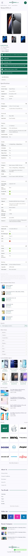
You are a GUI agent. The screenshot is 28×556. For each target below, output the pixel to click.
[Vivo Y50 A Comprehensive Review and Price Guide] (4, 416)
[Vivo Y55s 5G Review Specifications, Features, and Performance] (4, 393)
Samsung (3, 494)
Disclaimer (3, 479)
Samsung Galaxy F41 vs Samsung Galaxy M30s (16, 537)
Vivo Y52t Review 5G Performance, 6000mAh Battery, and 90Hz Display (18, 398)
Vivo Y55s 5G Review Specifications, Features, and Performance (17, 390)
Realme (3, 503)
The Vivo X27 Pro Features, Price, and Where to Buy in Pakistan (18, 406)
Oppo (2, 498)
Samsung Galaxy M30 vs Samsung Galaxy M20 (17, 532)
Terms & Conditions (5, 476)
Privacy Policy (4, 473)
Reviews (4, 79)
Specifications (5, 77)
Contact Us (3, 485)
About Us (3, 482)
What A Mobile (17, 552)
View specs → (9, 288)
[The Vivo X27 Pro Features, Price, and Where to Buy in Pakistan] (4, 408)
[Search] (25, 2)
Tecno (13, 282)
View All (25, 422)
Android (7, 50)
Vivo (2, 496)
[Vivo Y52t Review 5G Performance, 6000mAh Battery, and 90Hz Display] (4, 401)
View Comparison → (12, 529)
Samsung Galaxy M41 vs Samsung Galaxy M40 (17, 527)
